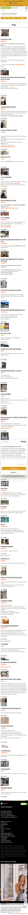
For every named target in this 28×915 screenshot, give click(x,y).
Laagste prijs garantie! (5, 840)
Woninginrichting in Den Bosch (12, 856)
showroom (4, 186)
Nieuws (2, 831)
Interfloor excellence (5, 428)
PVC (10, 848)
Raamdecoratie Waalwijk (6, 833)
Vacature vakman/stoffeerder (11, 208)
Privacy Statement (5, 907)
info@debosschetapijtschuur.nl (8, 146)
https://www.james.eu (6, 666)
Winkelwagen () (6, 7)
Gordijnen (3, 845)
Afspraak (13, 18)
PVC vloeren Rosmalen (16, 848)
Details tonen (20, 464)
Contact (5, 18)
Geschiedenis (4, 822)
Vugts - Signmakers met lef (21, 913)
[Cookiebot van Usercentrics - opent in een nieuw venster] (20, 442)
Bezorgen (3, 825)
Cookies (8, 912)
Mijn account (14, 7)
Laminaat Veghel (19, 850)
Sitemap (11, 907)
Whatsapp (5, 803)
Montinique (17, 183)
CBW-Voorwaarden (18, 907)
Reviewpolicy (4, 839)
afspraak (15, 476)
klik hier (16, 88)
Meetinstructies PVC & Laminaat (8, 836)
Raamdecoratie (9, 845)
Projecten (22, 18)
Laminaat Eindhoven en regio (16, 851)
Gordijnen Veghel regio (15, 853)
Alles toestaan (14, 468)
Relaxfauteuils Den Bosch (6, 842)
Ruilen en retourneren (5, 828)
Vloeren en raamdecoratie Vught (15, 847)
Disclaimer (24, 906)
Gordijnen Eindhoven (9, 854)
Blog (2, 827)
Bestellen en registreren (6, 821)
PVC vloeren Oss (16, 845)
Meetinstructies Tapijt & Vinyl (7, 834)
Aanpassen (13, 472)
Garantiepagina (4, 837)
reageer (7, 274)
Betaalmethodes (4, 824)
